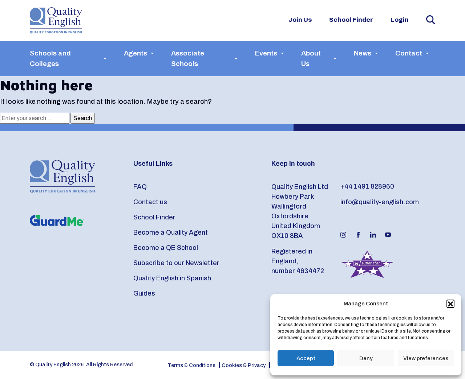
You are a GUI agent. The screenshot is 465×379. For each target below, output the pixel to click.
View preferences (425, 358)
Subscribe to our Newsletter (176, 263)
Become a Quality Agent (170, 232)
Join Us (300, 19)
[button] (450, 303)
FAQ (140, 186)
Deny (366, 358)
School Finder (351, 19)
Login (400, 19)
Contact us (150, 202)
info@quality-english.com (379, 202)
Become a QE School (165, 247)
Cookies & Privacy (244, 365)
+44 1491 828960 (367, 186)
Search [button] (430, 19)
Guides (144, 293)
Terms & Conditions (191, 365)
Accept (305, 358)
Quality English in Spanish (172, 278)
